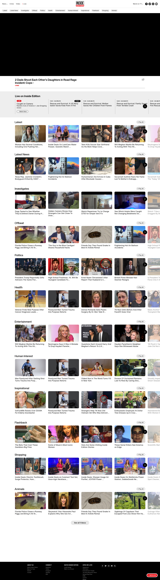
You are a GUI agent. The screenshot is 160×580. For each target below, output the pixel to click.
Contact (29, 572)
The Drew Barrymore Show (90, 572)
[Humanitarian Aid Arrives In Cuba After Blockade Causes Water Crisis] (96, 165)
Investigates (25, 11)
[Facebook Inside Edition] (146, 4)
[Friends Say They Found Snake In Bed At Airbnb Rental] (96, 234)
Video (18, 4)
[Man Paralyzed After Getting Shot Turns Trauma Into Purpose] (30, 367)
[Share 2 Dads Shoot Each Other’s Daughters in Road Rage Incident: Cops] (143, 79)
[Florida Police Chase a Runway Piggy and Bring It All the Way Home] (30, 234)
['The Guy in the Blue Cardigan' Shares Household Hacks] (63, 234)
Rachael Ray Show (87, 574)
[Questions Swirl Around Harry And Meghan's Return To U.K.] (96, 333)
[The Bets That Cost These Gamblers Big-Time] (30, 434)
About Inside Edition (32, 567)
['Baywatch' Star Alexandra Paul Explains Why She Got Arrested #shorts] (63, 500)
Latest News (14, 11)
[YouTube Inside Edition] (156, 4)
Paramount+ (86, 567)
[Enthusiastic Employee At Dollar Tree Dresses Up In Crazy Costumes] (129, 399)
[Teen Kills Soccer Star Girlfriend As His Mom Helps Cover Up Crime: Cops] (96, 133)
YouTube (48, 572)
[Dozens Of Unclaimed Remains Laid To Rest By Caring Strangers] (129, 367)
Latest (5, 11)
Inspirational (85, 11)
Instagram (48, 571)
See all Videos (80, 523)
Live (25, 4)
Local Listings (67, 567)
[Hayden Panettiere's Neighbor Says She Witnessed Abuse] (129, 333)
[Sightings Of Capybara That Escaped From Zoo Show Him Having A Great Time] (129, 500)
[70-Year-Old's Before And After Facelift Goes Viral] (129, 298)
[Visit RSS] (114, 566)
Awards (29, 571)
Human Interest (73, 11)
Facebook (48, 567)
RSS (47, 574)
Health (50, 11)
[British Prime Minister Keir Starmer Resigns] (129, 266)
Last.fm (85, 577)
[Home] (80, 4)
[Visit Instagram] (108, 566)
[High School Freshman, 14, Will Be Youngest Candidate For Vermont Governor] (63, 266)
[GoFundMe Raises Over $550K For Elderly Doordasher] (30, 399)
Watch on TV (137, 4)
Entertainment (60, 11)
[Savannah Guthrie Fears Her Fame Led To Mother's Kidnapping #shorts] (129, 165)
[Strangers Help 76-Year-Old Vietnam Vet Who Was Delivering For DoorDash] (96, 399)
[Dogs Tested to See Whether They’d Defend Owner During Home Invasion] (30, 200)
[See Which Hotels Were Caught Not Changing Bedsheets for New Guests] (129, 200)
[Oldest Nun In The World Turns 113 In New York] (96, 367)
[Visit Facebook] (102, 566)
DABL (84, 576)
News (4, 4)
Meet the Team (31, 569)
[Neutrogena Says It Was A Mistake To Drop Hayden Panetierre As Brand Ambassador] (63, 333)
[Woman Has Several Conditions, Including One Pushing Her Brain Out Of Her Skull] (30, 133)
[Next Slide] (145, 106)
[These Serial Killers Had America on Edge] (129, 434)
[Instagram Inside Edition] (153, 4)
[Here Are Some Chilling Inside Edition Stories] (96, 434)
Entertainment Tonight (88, 571)
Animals (114, 11)
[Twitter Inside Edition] (149, 4)
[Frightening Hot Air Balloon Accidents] (63, 165)
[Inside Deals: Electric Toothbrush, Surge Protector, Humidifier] (30, 466)
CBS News (85, 569)
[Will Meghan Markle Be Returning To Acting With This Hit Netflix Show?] (129, 133)
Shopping (105, 11)
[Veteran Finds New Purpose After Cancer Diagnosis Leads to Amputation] (30, 298)
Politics (42, 11)
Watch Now (22, 111)
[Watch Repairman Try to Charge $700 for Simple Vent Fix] (96, 200)
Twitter (47, 569)
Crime (12, 4)
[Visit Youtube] (111, 566)
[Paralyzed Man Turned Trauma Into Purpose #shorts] (63, 298)
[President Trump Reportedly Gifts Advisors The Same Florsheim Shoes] (30, 266)
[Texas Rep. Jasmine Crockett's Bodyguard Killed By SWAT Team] (30, 165)
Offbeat (34, 11)
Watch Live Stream (69, 569)
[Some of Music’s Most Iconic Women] (63, 434)
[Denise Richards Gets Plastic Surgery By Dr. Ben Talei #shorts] (96, 298)
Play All (141, 122)
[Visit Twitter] (105, 566)
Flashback (95, 11)
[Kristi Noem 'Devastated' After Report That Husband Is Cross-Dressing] (96, 266)
